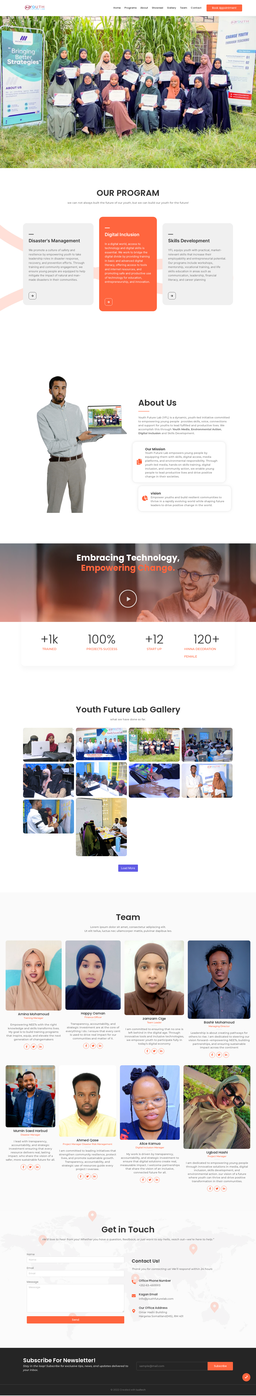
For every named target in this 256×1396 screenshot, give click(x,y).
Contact (196, 8)
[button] (128, 599)
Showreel (157, 8)
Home (117, 8)
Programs (130, 8)
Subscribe (220, 1366)
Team (183, 8)
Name (31, 1254)
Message (32, 1282)
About (144, 8)
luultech (141, 1390)
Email (30, 1268)
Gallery (171, 8)
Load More (128, 868)
